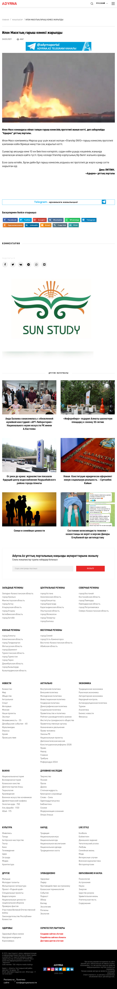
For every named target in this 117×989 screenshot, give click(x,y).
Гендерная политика (49, 703)
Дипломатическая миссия (52, 741)
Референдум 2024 (49, 762)
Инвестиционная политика (52, 700)
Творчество (45, 777)
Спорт (5, 703)
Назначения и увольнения (52, 727)
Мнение (5, 710)
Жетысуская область (12, 646)
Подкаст (44, 896)
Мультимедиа (8, 727)
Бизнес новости (86, 714)
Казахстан (7, 689)
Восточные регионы (51, 630)
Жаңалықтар (17, 20)
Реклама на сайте (9, 981)
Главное (44, 755)
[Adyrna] (13, 3)
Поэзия (43, 780)
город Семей (46, 636)
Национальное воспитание (53, 844)
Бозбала (83, 833)
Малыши (6, 879)
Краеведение (8, 794)
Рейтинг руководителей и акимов (55, 717)
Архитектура (8, 865)
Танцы (5, 837)
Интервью (6, 707)
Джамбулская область (12, 664)
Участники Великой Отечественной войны (18, 911)
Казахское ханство (11, 784)
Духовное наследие (51, 771)
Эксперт (6, 717)
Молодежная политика (51, 696)
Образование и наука (90, 873)
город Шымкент (9, 650)
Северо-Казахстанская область (94, 611)
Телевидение (8, 851)
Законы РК (45, 734)
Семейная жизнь (86, 851)
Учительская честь (87, 900)
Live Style (84, 828)
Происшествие (9, 738)
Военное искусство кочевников (17, 798)
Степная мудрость (49, 791)
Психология (84, 879)
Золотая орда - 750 (11, 804)
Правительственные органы (53, 724)
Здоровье (44, 879)
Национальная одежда (50, 847)
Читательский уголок (89, 844)
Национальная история (13, 777)
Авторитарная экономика (91, 696)
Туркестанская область (13, 653)
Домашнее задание (88, 840)
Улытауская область (49, 611)
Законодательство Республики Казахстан (16, 918)
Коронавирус (8, 941)
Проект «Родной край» (12, 889)
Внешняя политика (49, 693)
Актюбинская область (12, 614)
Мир (4, 693)
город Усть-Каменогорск (52, 639)
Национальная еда (49, 840)
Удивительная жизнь (88, 896)
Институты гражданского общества (57, 720)
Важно (6, 771)
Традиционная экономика (91, 689)
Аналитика (84, 710)
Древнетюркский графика (14, 801)
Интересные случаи (88, 858)
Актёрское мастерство (13, 840)
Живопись (7, 833)
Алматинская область (12, 639)
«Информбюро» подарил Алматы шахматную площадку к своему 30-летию (87, 421)
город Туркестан (10, 657)
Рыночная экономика (89, 693)
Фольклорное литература (14, 886)
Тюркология (7, 791)
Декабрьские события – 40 (15, 724)
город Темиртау (47, 618)
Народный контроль (88, 700)
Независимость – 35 (11, 720)
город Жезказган (48, 614)
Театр (5, 844)
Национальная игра (49, 837)
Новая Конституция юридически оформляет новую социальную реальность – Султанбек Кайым (87, 480)
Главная (5, 20)
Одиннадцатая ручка (50, 801)
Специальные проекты (12, 893)
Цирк (4, 854)
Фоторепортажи (86, 865)
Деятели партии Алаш (12, 787)
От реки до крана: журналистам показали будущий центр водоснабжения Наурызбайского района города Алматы (29, 480)
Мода (81, 854)
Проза (43, 784)
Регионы (44, 910)
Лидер (43, 883)
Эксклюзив (45, 907)
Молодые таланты (10, 883)
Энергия (82, 889)
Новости (6, 683)
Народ (43, 752)
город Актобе (8, 618)
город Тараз (7, 660)
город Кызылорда (10, 667)
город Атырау (8, 611)
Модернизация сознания (51, 811)
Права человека (47, 731)
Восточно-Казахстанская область (56, 643)
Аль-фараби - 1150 (10, 808)
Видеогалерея (9, 896)
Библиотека (46, 804)
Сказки (43, 808)
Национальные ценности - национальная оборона (14, 901)
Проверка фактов (10, 906)
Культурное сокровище (51, 794)
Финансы (83, 717)
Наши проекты (9, 714)
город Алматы (8, 636)
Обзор (43, 900)
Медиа (5, 861)
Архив (5, 734)
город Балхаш (47, 621)
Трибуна (44, 759)
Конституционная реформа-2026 (56, 745)
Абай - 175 (6, 811)
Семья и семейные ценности (29, 531)
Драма (43, 787)
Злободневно (47, 873)
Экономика (85, 683)
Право (43, 748)
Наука (81, 886)
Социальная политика (50, 710)
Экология (44, 914)
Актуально (46, 683)
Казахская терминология (52, 889)
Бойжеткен (84, 837)
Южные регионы (11, 630)
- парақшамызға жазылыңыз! (56, 202)
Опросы (5, 731)
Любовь (82, 847)
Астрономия (84, 883)
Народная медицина (11, 938)
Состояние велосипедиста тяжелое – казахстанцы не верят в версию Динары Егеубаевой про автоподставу (88, 534)
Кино (4, 847)
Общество (7, 696)
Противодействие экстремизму (55, 886)
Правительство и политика (52, 714)
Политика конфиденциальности (26, 981)
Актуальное (7, 700)
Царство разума (86, 893)
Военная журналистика (90, 861)
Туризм (82, 707)
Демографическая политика (53, 707)
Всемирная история (11, 780)
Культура (7, 828)
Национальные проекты (51, 738)
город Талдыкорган (11, 643)
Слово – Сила (46, 798)
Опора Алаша (46, 815)
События (44, 893)
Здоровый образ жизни (13, 934)
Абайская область (49, 646)
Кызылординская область (14, 671)
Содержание (85, 903)
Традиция (44, 833)
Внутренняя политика (50, 689)
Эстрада (6, 858)
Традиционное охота (50, 851)
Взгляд (43, 903)
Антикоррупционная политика (93, 703)
